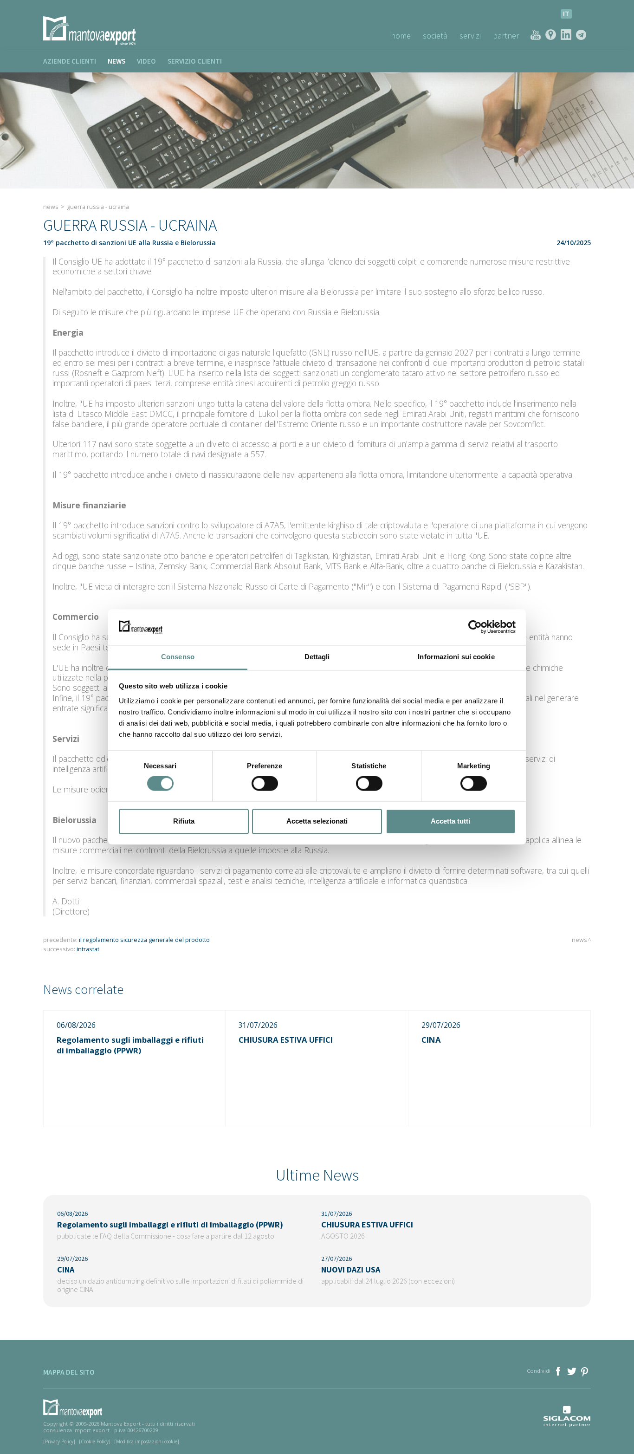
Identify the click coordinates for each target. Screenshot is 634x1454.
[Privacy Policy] (59, 1441)
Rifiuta (183, 821)
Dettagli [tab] (317, 657)
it (566, 13)
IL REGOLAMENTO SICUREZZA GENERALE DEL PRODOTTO (144, 940)
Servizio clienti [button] (195, 61)
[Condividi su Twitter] (572, 1370)
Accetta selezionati (317, 821)
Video (146, 61)
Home (401, 35)
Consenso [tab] (177, 657)
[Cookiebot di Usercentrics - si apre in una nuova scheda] (475, 627)
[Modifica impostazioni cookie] (146, 1441)
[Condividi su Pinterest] (585, 1370)
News (116, 61)
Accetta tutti (450, 821)
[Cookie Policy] (94, 1441)
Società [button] (435, 35)
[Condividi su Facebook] (559, 1370)
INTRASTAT (88, 949)
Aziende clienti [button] (69, 61)
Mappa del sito (69, 1372)
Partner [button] (506, 35)
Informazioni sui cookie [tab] (456, 657)
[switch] (265, 783)
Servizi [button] (470, 35)
